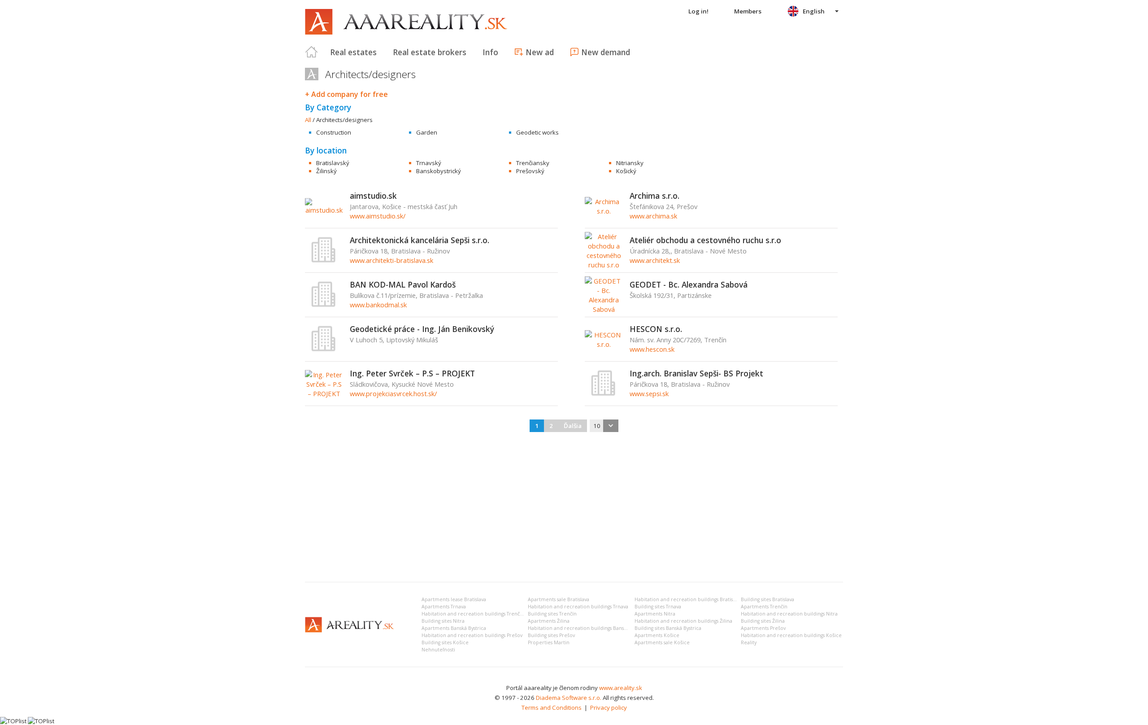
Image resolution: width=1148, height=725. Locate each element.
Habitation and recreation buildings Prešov (472, 635)
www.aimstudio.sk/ (377, 215)
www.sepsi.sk (649, 393)
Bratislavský (332, 163)
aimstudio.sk (373, 196)
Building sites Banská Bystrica (668, 628)
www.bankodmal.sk (378, 304)
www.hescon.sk (652, 349)
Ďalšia (573, 426)
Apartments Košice (657, 635)
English (814, 11)
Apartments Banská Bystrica (454, 628)
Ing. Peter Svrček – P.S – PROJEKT (412, 373)
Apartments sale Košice (662, 642)
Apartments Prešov (763, 628)
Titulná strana (311, 52)
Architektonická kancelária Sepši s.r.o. (419, 240)
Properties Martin (549, 642)
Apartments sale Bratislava (558, 599)
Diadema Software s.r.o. (568, 698)
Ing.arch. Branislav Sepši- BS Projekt (696, 373)
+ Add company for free (346, 94)
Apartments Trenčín (764, 606)
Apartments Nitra (655, 614)
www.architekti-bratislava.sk (391, 260)
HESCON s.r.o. (656, 329)
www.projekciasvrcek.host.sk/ (393, 393)
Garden (426, 132)
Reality (749, 642)
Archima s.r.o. (654, 196)
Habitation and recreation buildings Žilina (683, 621)
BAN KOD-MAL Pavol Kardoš (403, 284)
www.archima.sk (653, 215)
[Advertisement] (574, 508)
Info (490, 52)
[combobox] (604, 425)
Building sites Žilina (763, 621)
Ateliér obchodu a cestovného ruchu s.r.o (705, 240)
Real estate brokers (429, 52)
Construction (333, 132)
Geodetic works (537, 132)
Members (747, 11)
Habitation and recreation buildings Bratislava (688, 599)
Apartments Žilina (549, 621)
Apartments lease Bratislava (454, 599)
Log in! (698, 11)
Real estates (353, 52)
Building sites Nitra (443, 621)
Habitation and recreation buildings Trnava (578, 606)
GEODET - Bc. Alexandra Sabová (689, 284)
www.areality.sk (620, 688)
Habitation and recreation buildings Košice (791, 635)
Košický (626, 171)
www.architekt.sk (655, 260)
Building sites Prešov (551, 635)
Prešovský (530, 171)
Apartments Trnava (444, 606)
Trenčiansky (532, 163)
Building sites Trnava (658, 606)
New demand (605, 52)
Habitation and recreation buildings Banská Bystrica (588, 628)
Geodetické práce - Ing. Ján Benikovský (422, 329)
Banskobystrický (438, 171)
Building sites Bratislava (767, 599)
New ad (540, 52)
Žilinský (326, 171)
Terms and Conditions (552, 707)
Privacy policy (608, 707)
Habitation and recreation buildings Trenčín (473, 614)
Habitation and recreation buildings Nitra (789, 614)
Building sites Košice (445, 642)
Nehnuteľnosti (438, 649)
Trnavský (428, 163)
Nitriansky (630, 163)
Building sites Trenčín (552, 614)
